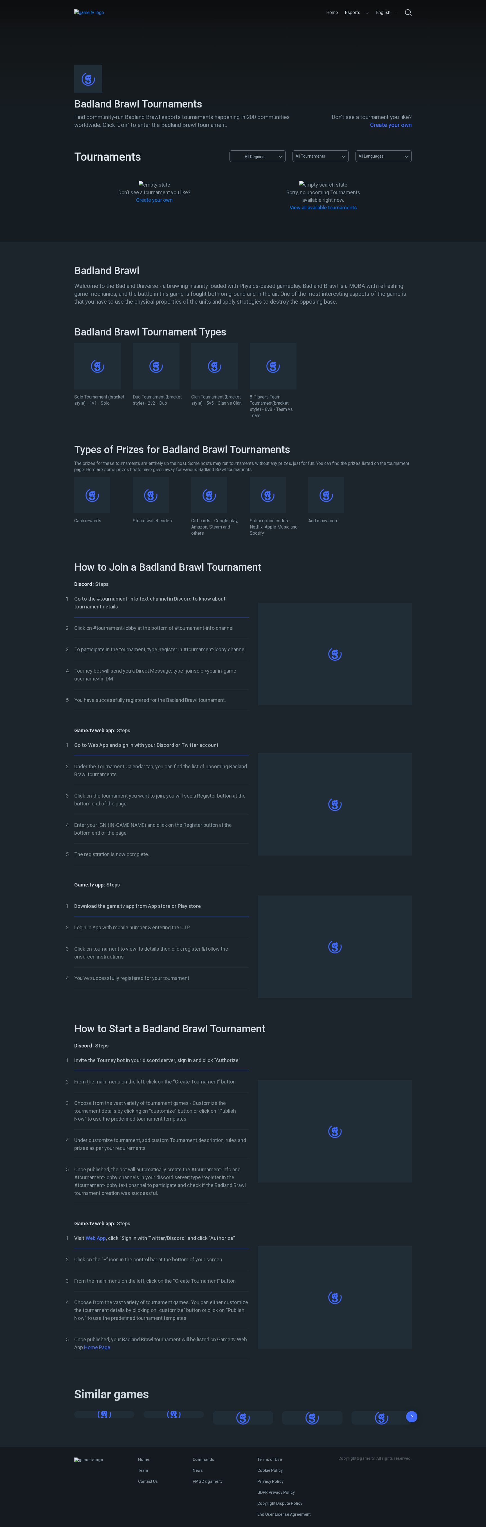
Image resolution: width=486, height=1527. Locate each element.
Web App (96, 1238)
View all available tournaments (323, 208)
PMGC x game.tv (207, 1481)
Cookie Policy (270, 1470)
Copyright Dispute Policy (279, 1503)
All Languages (371, 156)
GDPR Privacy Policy (276, 1492)
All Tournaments (310, 156)
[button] (411, 1417)
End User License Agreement (283, 1514)
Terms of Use (269, 1459)
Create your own (391, 125)
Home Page (97, 1347)
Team (143, 1470)
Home (143, 1459)
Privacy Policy (270, 1481)
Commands (203, 1459)
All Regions (254, 157)
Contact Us (148, 1481)
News (198, 1470)
